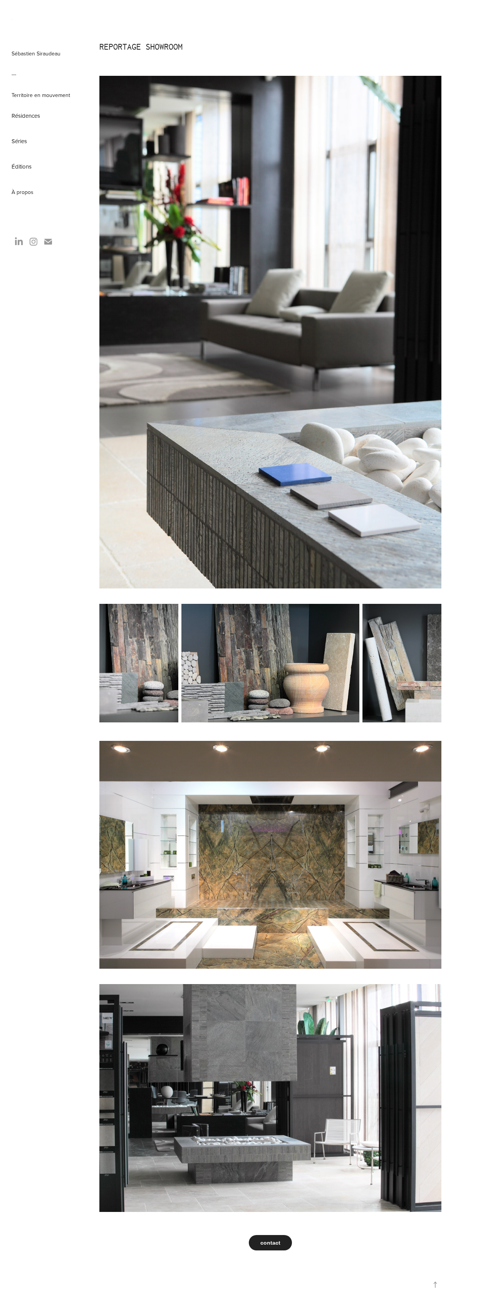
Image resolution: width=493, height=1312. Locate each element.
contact (270, 1243)
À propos (23, 192)
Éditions (22, 166)
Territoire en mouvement (41, 95)
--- (14, 74)
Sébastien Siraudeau (36, 53)
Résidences (26, 116)
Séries (19, 141)
